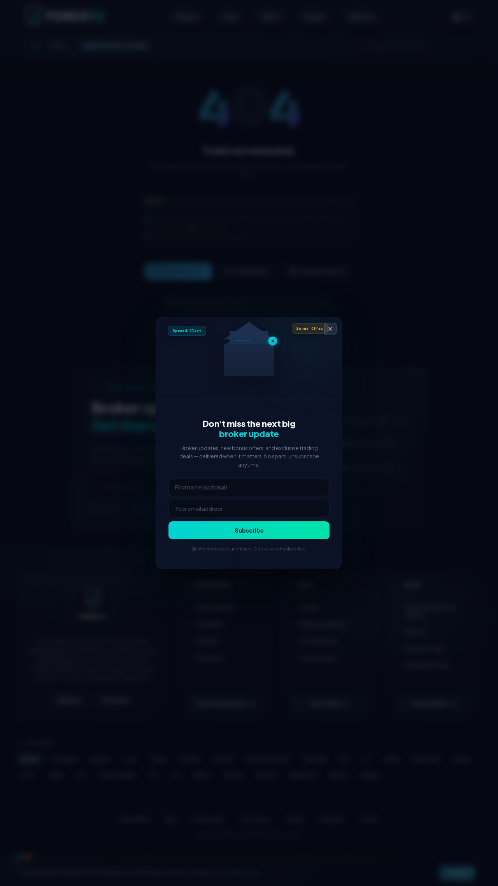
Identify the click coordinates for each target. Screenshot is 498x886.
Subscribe (249, 530)
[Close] (330, 329)
